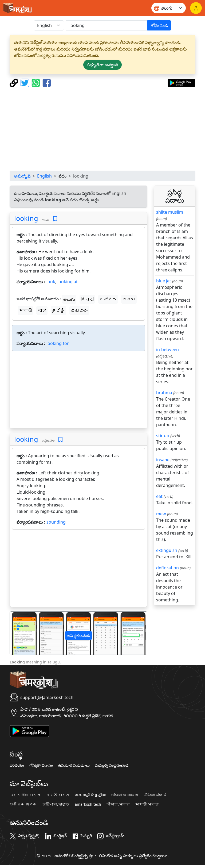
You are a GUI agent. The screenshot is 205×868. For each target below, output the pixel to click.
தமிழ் (58, 310)
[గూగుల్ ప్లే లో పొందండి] (181, 82)
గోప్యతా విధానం (41, 765)
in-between (167, 349)
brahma (164, 392)
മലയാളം (79, 310)
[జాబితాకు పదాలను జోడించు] (55, 218)
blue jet (163, 281)
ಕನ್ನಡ (108, 299)
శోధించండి (159, 25)
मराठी (25, 310)
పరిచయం (17, 765)
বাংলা (42, 310)
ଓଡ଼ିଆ (129, 299)
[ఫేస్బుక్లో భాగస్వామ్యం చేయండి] (46, 82)
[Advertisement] (102, 128)
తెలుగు (69, 299)
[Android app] (29, 730)
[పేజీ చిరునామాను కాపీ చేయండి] (14, 82)
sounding (56, 522)
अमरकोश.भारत (25, 795)
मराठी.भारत (57, 795)
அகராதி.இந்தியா (90, 795)
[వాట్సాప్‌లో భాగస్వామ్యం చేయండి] (36, 82)
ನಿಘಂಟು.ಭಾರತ (155, 795)
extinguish (166, 550)
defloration (167, 568)
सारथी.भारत (147, 804)
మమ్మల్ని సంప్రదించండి (111, 765)
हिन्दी (87, 299)
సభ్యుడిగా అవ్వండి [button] (102, 65)
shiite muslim (169, 212)
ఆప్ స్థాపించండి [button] (78, 635)
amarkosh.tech (88, 804)
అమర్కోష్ (22, 176)
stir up (162, 436)
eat (159, 496)
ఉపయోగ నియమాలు (74, 765)
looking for (57, 343)
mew (161, 514)
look (50, 282)
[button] (20, 633)
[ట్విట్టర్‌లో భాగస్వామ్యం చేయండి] (25, 82)
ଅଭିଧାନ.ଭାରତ (23, 804)
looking (26, 218)
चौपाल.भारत (118, 804)
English (44, 176)
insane (162, 460)
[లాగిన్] (196, 8)
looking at (67, 282)
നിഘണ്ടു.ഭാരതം (124, 795)
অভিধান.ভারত (55, 804)
